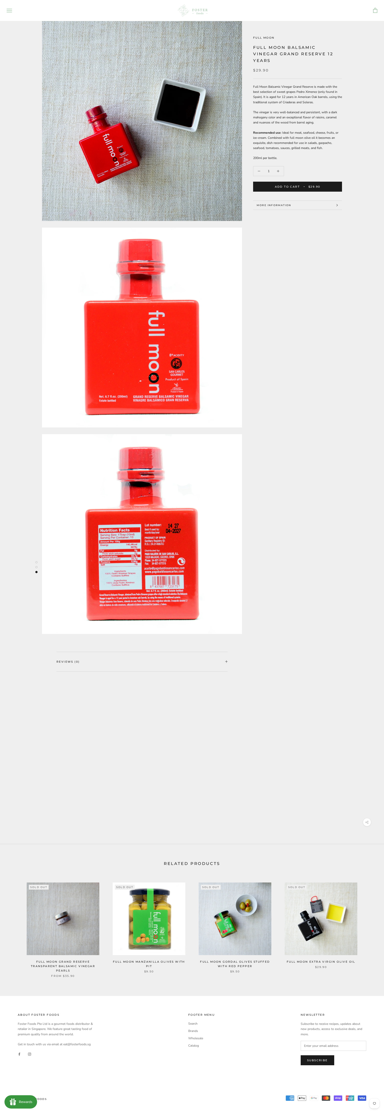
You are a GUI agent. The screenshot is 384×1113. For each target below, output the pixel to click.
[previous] (14, 925)
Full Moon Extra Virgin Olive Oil (321, 961)
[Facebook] (19, 1053)
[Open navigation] (9, 10)
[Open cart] (375, 10)
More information (274, 205)
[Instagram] (29, 1053)
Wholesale (195, 1038)
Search (193, 1024)
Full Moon (264, 37)
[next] (370, 925)
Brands (193, 1031)
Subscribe (317, 1060)
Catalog (193, 1045)
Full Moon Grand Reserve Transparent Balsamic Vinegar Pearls (63, 966)
